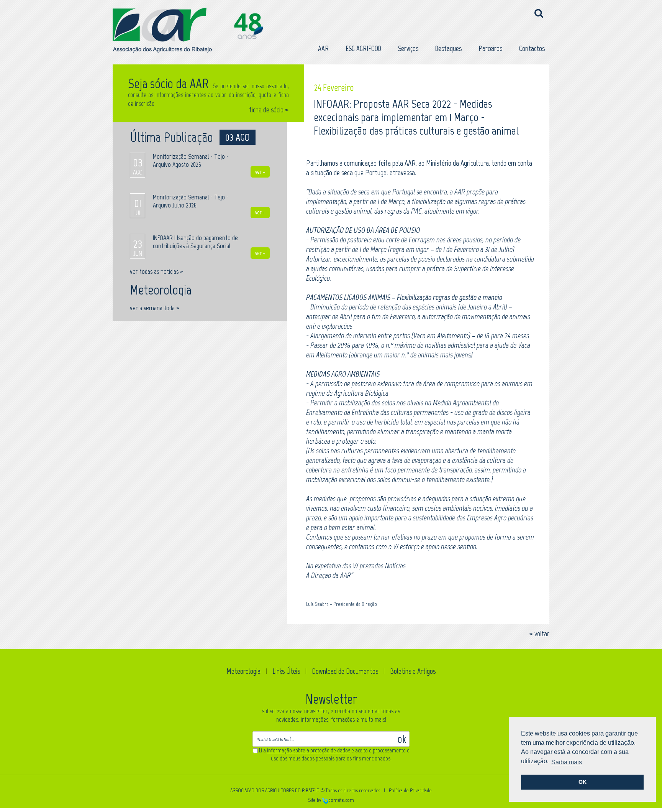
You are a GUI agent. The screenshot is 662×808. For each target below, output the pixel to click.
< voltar (539, 633)
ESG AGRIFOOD (363, 48)
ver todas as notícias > (156, 271)
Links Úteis (286, 671)
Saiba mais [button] (566, 762)
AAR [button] (323, 48)
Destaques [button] (448, 48)
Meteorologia (243, 671)
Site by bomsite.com (331, 800)
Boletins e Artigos (413, 671)
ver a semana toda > (154, 308)
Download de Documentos (345, 671)
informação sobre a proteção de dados (308, 750)
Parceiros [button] (490, 48)
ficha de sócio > (269, 109)
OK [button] (582, 782)
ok (401, 739)
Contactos (532, 48)
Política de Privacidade (410, 790)
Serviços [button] (408, 48)
